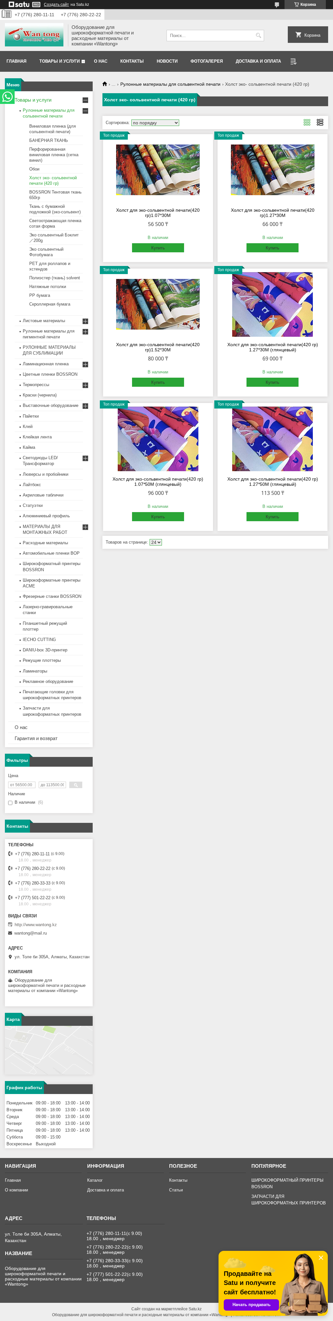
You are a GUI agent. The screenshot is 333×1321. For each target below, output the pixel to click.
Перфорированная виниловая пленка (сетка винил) (53, 155)
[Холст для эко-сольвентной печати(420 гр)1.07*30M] (158, 169)
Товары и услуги (59, 61)
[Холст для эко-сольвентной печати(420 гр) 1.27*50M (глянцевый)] (272, 438)
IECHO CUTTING (39, 639)
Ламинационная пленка (46, 363)
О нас (100, 61)
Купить (158, 247)
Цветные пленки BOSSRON (50, 374)
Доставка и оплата (258, 61)
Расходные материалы (45, 542)
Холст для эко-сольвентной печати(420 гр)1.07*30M (158, 213)
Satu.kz (195, 1309)
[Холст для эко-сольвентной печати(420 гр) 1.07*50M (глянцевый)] (158, 438)
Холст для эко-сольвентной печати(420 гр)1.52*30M (158, 347)
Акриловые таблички (43, 495)
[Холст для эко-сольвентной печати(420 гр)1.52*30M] (158, 304)
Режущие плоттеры (42, 660)
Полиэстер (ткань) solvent (54, 277)
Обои (34, 169)
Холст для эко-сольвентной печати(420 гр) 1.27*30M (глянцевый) (272, 347)
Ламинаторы (35, 671)
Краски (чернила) (40, 395)
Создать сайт (56, 4)
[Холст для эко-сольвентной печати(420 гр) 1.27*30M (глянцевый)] (272, 304)
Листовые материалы (44, 320)
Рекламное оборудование (48, 681)
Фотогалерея (207, 61)
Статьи (176, 1190)
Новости (167, 61)
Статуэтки (33, 505)
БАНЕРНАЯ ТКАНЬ (48, 140)
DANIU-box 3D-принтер (45, 650)
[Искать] (258, 35)
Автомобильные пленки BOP (51, 553)
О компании (16, 1190)
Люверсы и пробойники (45, 474)
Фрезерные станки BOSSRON (52, 596)
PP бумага (39, 295)
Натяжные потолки (47, 286)
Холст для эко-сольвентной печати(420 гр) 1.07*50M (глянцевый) (158, 481)
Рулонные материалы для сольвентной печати (170, 84)
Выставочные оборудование (50, 405)
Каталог (95, 1180)
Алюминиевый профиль (46, 515)
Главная (16, 61)
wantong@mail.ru (30, 933)
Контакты (132, 61)
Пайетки (31, 416)
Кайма (29, 447)
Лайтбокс (32, 484)
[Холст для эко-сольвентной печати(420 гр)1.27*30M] (272, 169)
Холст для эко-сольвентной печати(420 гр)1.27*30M (272, 213)
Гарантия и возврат (36, 738)
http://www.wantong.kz (36, 924)
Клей (28, 426)
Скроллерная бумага (49, 304)
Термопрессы (36, 384)
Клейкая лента (37, 436)
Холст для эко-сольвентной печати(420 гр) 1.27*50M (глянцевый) (272, 481)
